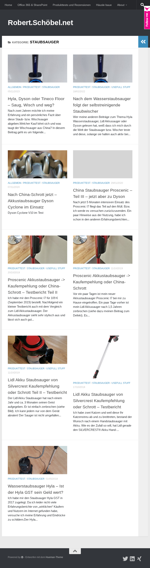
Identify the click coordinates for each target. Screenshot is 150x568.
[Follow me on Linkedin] (132, 559)
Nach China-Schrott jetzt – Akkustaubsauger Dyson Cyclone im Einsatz (32, 200)
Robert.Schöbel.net (40, 23)
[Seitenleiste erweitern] (143, 42)
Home (8, 4)
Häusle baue (104, 4)
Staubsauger (51, 87)
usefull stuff (121, 87)
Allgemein (14, 87)
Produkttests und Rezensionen (72, 4)
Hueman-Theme (54, 557)
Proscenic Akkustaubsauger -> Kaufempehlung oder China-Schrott (101, 282)
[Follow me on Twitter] (125, 559)
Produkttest (31, 87)
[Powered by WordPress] (22, 557)
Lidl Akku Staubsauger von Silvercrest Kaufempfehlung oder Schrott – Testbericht (99, 400)
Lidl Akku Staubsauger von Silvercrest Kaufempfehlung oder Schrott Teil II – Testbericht (37, 386)
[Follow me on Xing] (139, 559)
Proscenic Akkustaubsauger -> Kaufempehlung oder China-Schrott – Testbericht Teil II (36, 286)
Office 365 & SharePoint (32, 4)
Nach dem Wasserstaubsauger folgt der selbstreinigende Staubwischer (102, 105)
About (120, 4)
